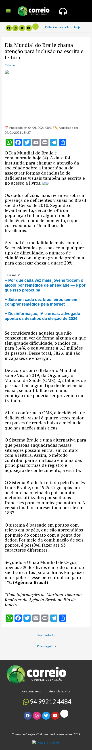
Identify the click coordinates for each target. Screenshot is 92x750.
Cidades (10, 65)
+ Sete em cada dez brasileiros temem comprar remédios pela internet (41, 302)
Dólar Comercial (56, 27)
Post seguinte (46, 646)
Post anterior (46, 635)
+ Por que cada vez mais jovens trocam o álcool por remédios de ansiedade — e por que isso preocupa (45, 285)
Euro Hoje (73, 27)
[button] (8, 11)
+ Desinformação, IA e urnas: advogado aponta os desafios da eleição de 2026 (42, 316)
